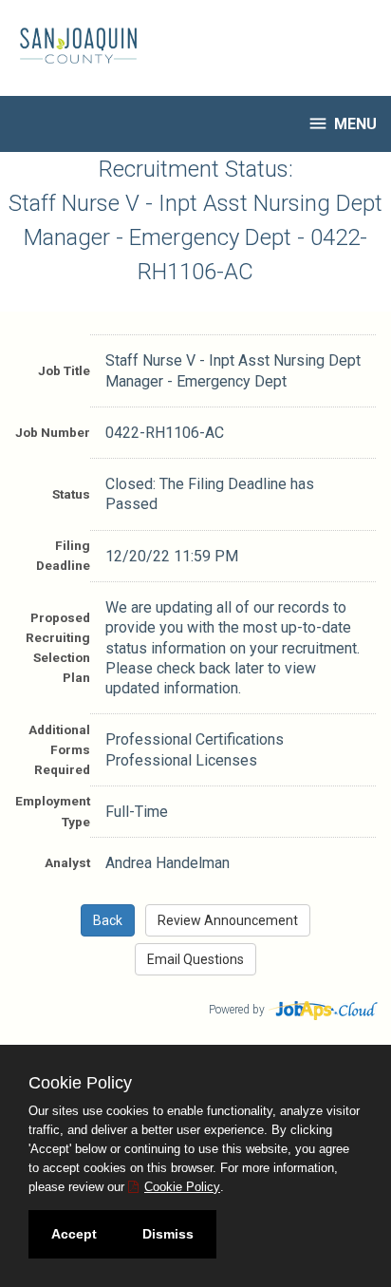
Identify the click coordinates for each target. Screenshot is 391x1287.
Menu (342, 123)
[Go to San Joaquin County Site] (71, 45)
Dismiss (168, 1233)
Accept (74, 1233)
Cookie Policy (182, 1187)
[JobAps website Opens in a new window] (324, 1008)
